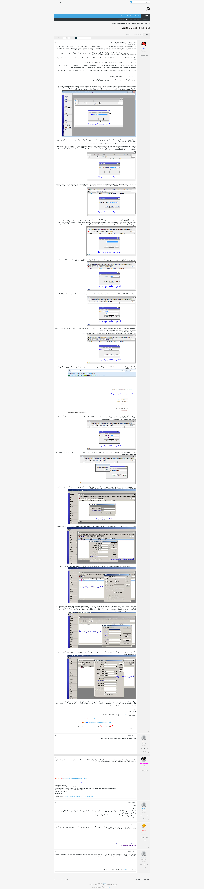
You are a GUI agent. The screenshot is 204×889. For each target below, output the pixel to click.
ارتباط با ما (61, 879)
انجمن (144, 16)
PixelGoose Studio (108, 887)
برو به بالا (55, 879)
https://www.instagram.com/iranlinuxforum (100, 722)
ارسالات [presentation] (146, 34)
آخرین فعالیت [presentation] (137, 34)
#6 (55, 851)
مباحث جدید (145, 19)
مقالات (127, 16)
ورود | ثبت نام (58, 2)
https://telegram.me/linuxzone (99, 719)
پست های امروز (137, 19)
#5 (55, 824)
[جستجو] (131, 2)
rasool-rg (143, 858)
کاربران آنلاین (129, 19)
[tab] (146, 34)
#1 (55, 42)
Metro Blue (146, 879)
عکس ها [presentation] (128, 34)
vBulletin (105, 883)
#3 (55, 757)
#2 (55, 735)
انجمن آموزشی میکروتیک (137, 23)
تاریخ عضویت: (145, 55)
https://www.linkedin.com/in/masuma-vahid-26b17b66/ (74, 796)
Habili (124, 715)
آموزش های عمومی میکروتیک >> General (121, 23)
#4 (55, 802)
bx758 (143, 809)
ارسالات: (145, 58)
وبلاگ (136, 16)
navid (143, 742)
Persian (138, 879)
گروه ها (118, 16)
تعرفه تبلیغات (121, 19)
